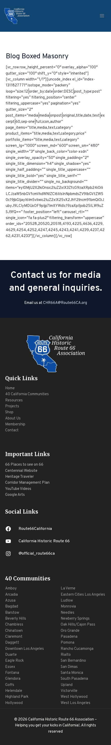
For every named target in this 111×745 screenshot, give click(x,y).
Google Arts (15, 494)
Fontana (12, 672)
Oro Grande (70, 630)
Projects (12, 406)
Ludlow (67, 600)
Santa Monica (72, 672)
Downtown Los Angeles (24, 648)
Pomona (67, 642)
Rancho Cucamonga (77, 648)
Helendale (13, 691)
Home (10, 388)
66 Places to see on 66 (24, 464)
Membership (15, 424)
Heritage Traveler (19, 476)
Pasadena (69, 636)
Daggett (12, 642)
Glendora (12, 678)
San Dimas (69, 667)
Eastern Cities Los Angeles (83, 594)
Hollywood (14, 703)
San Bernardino (73, 660)
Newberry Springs (75, 618)
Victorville (69, 691)
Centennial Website (21, 470)
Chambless (14, 624)
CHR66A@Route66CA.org (65, 303)
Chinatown (14, 630)
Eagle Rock (14, 660)
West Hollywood (74, 696)
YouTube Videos (18, 489)
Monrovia (68, 606)
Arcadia (11, 594)
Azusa (10, 600)
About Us (13, 418)
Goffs (9, 685)
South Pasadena (74, 678)
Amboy (11, 588)
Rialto (66, 654)
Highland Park (16, 696)
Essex (10, 667)
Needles (67, 612)
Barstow (12, 612)
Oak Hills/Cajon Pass (78, 624)
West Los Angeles (75, 703)
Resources (14, 400)
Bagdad (11, 606)
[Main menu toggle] (102, 16)
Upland (67, 685)
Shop (9, 412)
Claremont (13, 636)
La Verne (68, 588)
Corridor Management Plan (27, 482)
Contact (12, 430)
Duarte (11, 654)
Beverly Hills (15, 618)
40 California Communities (27, 394)
